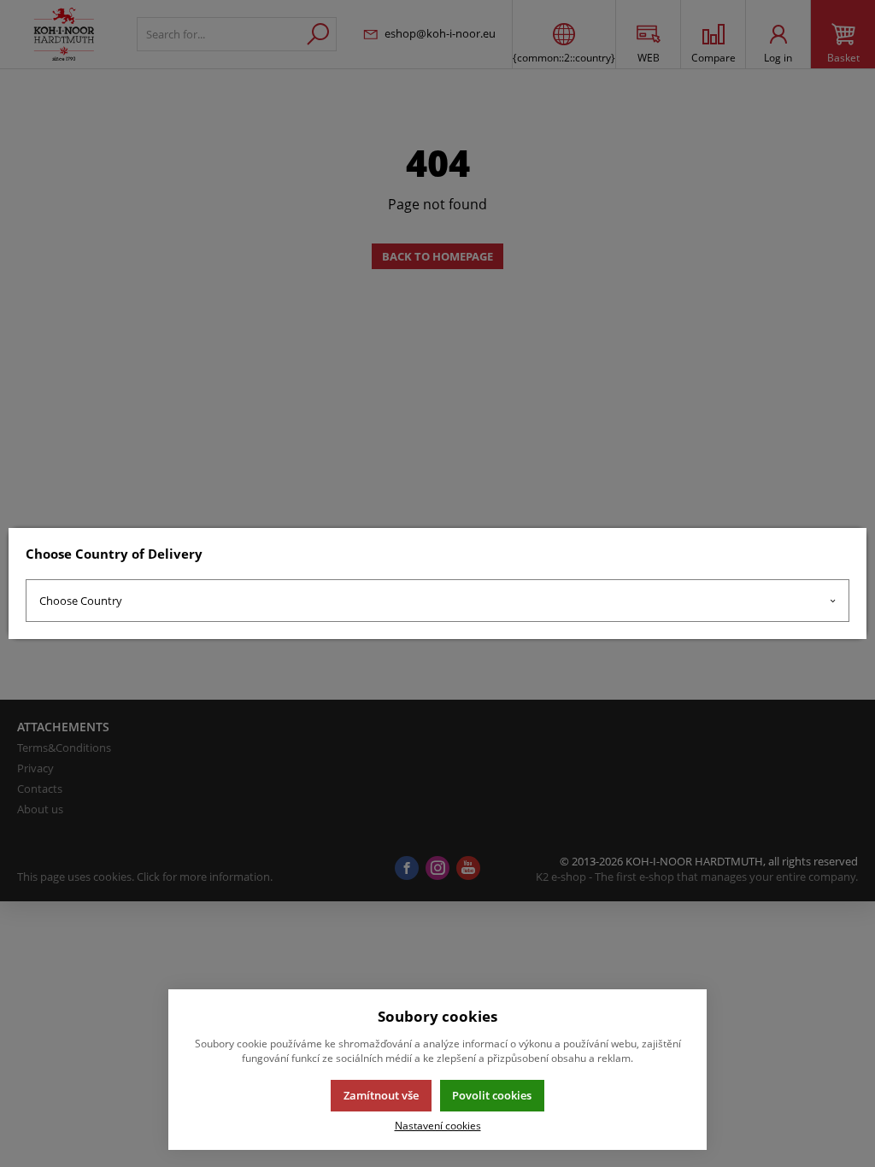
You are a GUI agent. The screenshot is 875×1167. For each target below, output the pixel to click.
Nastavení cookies (438, 1125)
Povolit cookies (491, 1095)
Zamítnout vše (381, 1095)
